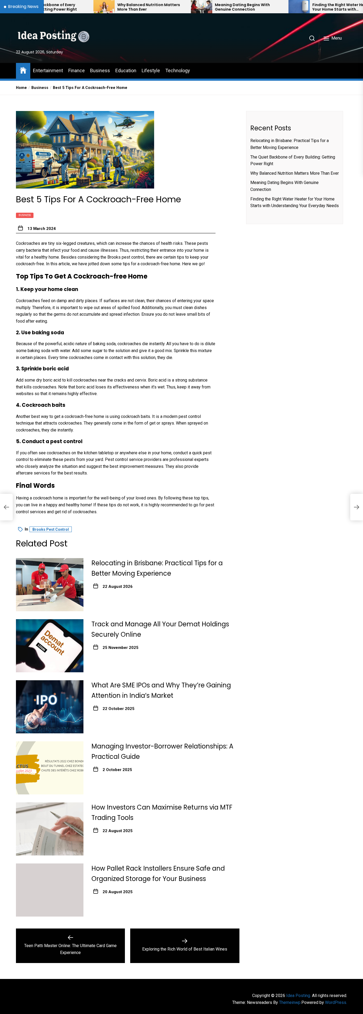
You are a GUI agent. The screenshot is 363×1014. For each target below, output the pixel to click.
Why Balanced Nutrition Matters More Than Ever (116, 7)
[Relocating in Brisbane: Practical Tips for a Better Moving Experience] (49, 584)
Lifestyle (151, 70)
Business (100, 70)
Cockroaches (28, 300)
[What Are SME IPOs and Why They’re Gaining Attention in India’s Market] (49, 706)
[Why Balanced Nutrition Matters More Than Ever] (72, 6)
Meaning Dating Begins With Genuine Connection (210, 7)
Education (125, 70)
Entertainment (48, 70)
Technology (177, 70)
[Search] (312, 38)
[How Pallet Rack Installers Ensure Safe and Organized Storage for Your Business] (49, 890)
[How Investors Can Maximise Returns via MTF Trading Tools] (49, 828)
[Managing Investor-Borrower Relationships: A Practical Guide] (49, 767)
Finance (76, 70)
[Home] (23, 70)
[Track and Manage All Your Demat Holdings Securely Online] (49, 645)
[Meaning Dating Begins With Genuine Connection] (169, 6)
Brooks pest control (125, 257)
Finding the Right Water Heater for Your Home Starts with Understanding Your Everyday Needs (313, 7)
